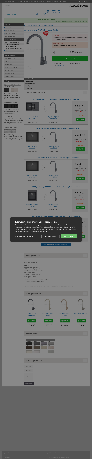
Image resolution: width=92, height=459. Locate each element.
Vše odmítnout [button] (50, 236)
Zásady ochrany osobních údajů (39, 231)
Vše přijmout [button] (69, 236)
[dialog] (46, 229)
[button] (24, 236)
